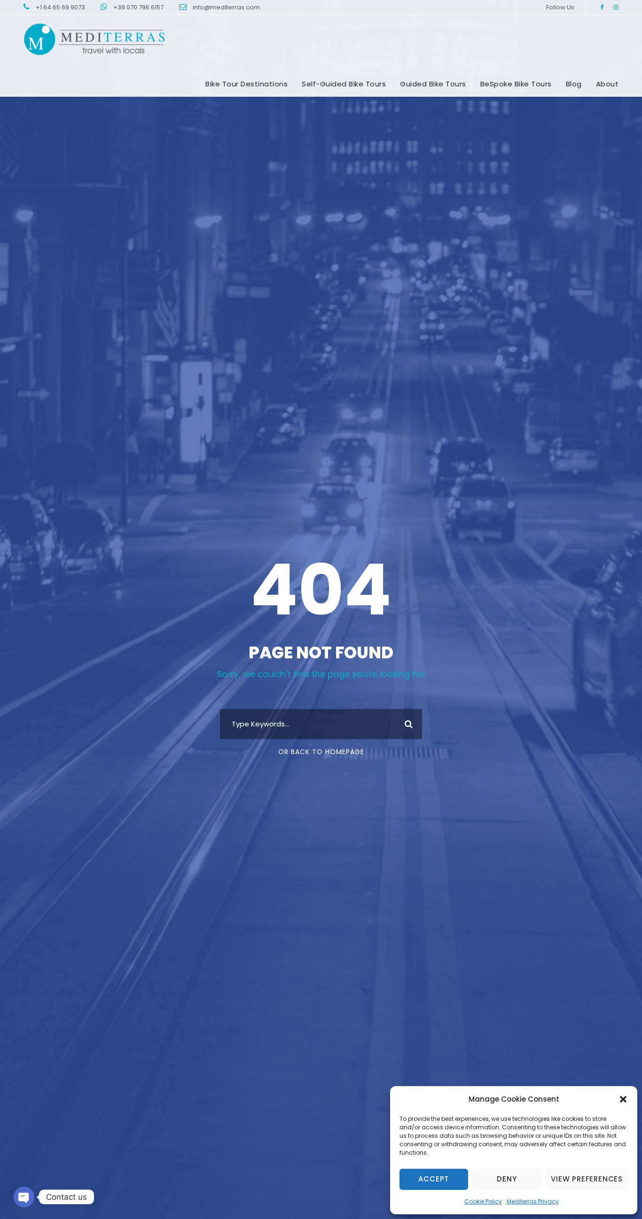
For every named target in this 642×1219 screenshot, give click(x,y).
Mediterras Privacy (533, 1201)
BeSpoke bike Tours (516, 84)
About (607, 84)
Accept (433, 1179)
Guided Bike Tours (433, 84)
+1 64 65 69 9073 (61, 7)
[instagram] (616, 7)
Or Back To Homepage (321, 751)
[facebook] (601, 7)
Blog (574, 84)
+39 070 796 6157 (139, 7)
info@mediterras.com (226, 7)
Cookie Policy (483, 1201)
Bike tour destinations (246, 84)
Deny (507, 1179)
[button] (623, 1099)
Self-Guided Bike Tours (344, 84)
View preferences (587, 1179)
